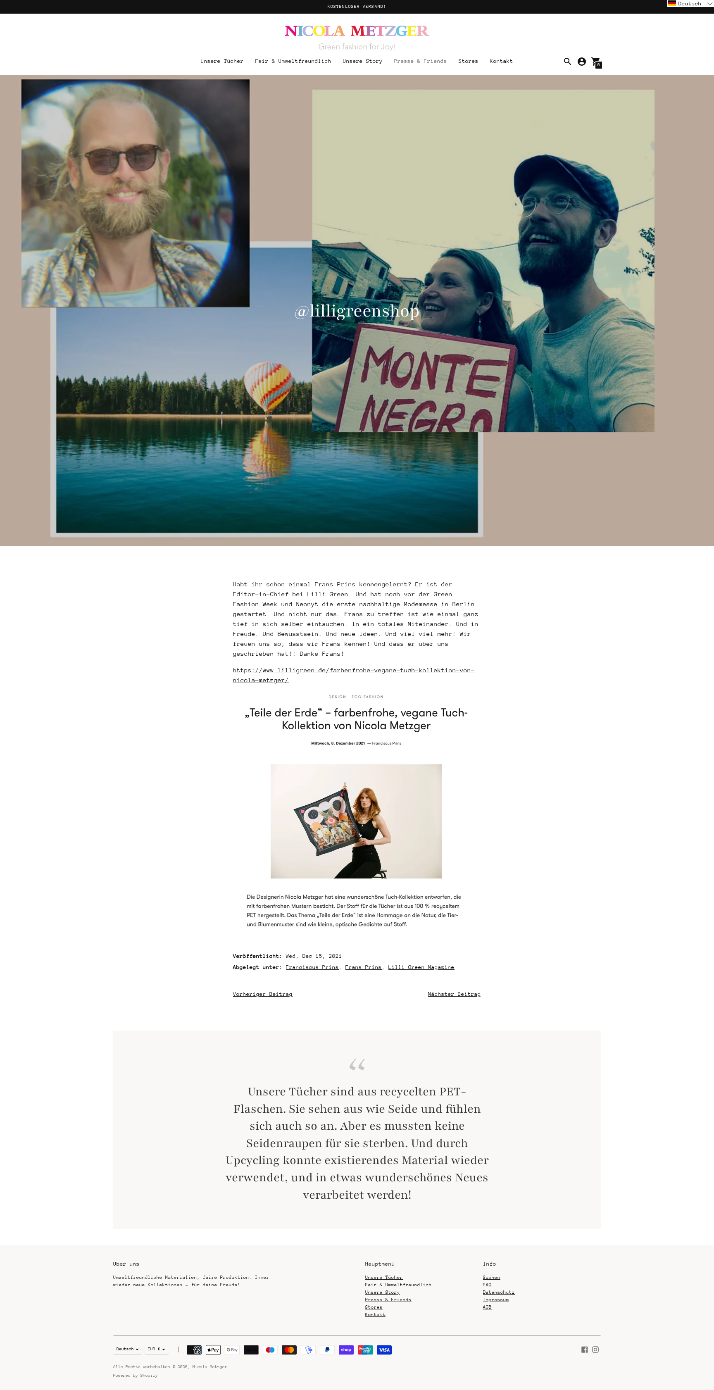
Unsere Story (363, 61)
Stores (468, 61)
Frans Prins (363, 967)
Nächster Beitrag (454, 994)
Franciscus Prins (312, 967)
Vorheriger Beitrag (263, 994)
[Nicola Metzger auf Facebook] (584, 1349)
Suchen (491, 1277)
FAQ (487, 1285)
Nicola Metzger (210, 1366)
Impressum (496, 1299)
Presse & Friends (420, 61)
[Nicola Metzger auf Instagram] (595, 1349)
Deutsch (125, 1349)
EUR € (154, 1349)
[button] (690, 3)
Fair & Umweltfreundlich (293, 61)
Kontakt (501, 61)
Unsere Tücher (222, 61)
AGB (487, 1307)
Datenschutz (499, 1292)
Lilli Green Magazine (421, 967)
